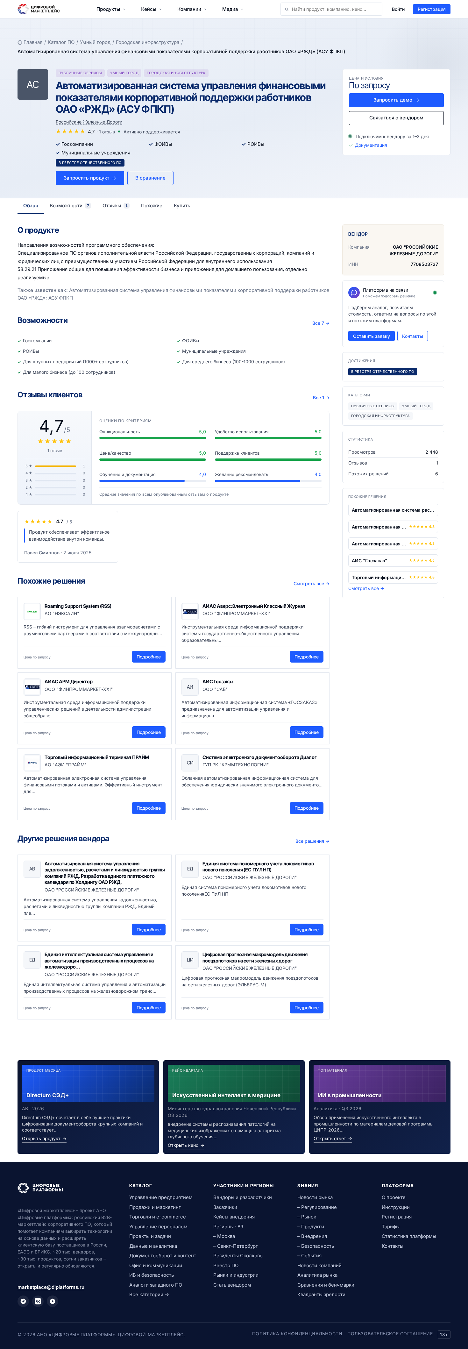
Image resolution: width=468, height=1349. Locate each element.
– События (309, 1256)
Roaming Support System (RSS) (78, 606)
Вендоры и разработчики (242, 1197)
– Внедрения (312, 1236)
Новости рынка (315, 1197)
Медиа (230, 9)
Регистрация (432, 9)
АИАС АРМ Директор (68, 681)
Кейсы (148, 9)
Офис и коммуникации (155, 1265)
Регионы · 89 (228, 1227)
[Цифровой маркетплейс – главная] (39, 9)
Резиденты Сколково (238, 1256)
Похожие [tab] (151, 205)
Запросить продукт (90, 178)
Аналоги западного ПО (155, 1285)
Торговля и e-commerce (157, 1217)
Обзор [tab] (30, 205)
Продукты (108, 9)
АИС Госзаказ (217, 681)
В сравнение (150, 178)
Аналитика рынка (317, 1275)
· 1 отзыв (105, 131)
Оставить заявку (371, 336)
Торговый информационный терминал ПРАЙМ (97, 757)
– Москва (224, 1236)
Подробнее (149, 656)
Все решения (312, 841)
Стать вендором (232, 1285)
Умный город (95, 42)
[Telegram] (23, 1301)
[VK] (38, 1301)
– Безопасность (315, 1246)
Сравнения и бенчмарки (325, 1285)
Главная (33, 42)
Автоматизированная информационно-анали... (379, 526)
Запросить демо (396, 100)
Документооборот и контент (162, 1256)
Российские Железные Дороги (89, 121)
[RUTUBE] (52, 1301)
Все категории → (149, 1294)
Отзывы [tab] (115, 205)
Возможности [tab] (69, 205)
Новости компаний (319, 1265)
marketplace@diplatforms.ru (51, 1287)
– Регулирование (317, 1207)
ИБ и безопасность (151, 1275)
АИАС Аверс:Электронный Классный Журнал (253, 606)
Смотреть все (312, 583)
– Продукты (310, 1227)
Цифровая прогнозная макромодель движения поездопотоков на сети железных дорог (255, 957)
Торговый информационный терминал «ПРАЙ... (379, 577)
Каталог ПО (61, 42)
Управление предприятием (161, 1197)
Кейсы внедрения (234, 1217)
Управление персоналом (158, 1227)
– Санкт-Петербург (235, 1246)
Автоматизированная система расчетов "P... (393, 510)
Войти (398, 9)
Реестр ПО (225, 1265)
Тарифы (391, 1227)
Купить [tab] (182, 205)
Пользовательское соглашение (390, 1333)
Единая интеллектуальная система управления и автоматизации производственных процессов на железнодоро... (99, 960)
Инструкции (396, 1207)
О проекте (394, 1197)
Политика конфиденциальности (297, 1333)
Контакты (412, 336)
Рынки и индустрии (236, 1275)
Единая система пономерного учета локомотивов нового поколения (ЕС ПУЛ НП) (258, 867)
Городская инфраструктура (147, 42)
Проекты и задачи (150, 1236)
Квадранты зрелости (321, 1294)
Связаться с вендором (396, 118)
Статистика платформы (409, 1236)
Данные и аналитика (153, 1246)
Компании (189, 9)
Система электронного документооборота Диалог (259, 757)
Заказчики (225, 1207)
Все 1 (321, 397)
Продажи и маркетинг (155, 1207)
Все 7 (321, 323)
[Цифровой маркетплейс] (66, 1188)
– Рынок (306, 1217)
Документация (371, 145)
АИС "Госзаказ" (369, 560)
